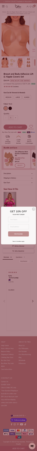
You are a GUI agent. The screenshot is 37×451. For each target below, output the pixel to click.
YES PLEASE (18, 234)
